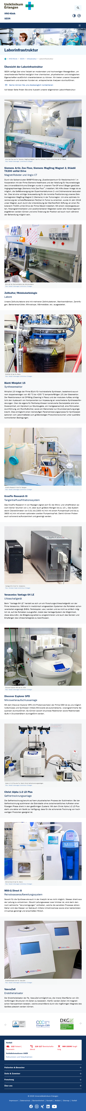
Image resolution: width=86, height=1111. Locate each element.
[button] (80, 1024)
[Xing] (42, 1107)
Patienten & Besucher (14, 1067)
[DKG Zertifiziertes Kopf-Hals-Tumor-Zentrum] (43, 1024)
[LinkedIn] (48, 1107)
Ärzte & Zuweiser (12, 1073)
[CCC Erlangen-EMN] (19, 1024)
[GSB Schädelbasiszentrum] (67, 1024)
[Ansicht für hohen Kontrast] (74, 15)
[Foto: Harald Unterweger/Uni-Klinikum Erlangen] (43, 253)
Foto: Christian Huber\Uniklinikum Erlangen (17, 588)
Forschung (9, 1079)
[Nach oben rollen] (82, 1107)
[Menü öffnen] (79, 25)
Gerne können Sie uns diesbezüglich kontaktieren (31, 85)
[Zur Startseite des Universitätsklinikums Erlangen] (19, 6)
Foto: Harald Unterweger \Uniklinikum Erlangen (18, 161)
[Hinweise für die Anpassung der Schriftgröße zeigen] (79, 15)
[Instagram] (36, 1107)
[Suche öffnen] (78, 8)
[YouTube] (54, 1107)
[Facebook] (31, 1107)
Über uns (8, 1085)
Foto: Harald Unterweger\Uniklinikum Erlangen (18, 286)
